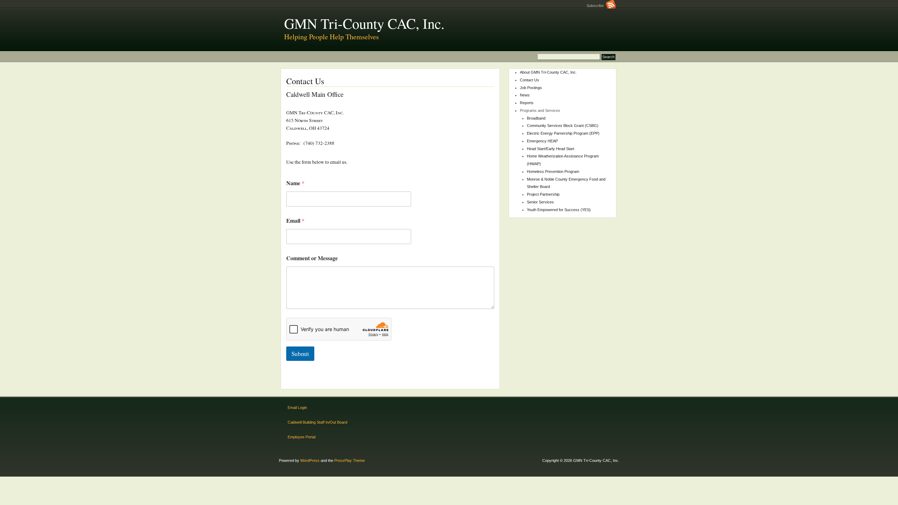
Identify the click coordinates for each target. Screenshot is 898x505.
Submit (300, 354)
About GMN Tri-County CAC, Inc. (548, 72)
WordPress (310, 460)
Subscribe (596, 6)
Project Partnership (543, 194)
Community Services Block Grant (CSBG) (562, 125)
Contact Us (529, 80)
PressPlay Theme (349, 460)
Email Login (297, 407)
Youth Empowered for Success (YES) (559, 210)
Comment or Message (312, 258)
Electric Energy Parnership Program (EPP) (563, 133)
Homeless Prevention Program (553, 171)
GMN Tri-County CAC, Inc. (364, 23)
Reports (527, 103)
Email (295, 220)
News (525, 95)
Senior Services (540, 202)
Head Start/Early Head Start (550, 149)
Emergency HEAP (542, 141)
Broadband (536, 118)
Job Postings (531, 88)
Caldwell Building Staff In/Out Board (317, 422)
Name (295, 183)
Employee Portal (301, 437)
